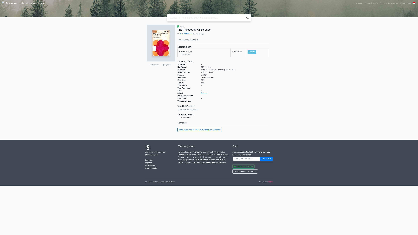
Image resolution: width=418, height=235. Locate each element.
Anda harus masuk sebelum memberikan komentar (199, 130)
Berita (375, 3)
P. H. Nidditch (185, 33)
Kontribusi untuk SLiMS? (246, 171)
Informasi (368, 3)
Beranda (359, 3)
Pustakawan (393, 3)
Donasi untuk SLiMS (245, 166)
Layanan (148, 163)
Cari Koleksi (266, 159)
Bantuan (383, 3)
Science (204, 93)
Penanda (155, 65)
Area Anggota (405, 3)
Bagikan (167, 65)
